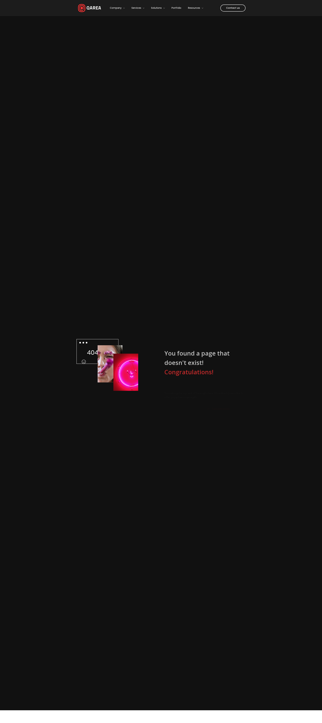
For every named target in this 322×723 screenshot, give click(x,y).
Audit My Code (184, 388)
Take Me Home (221, 388)
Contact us (233, 8)
